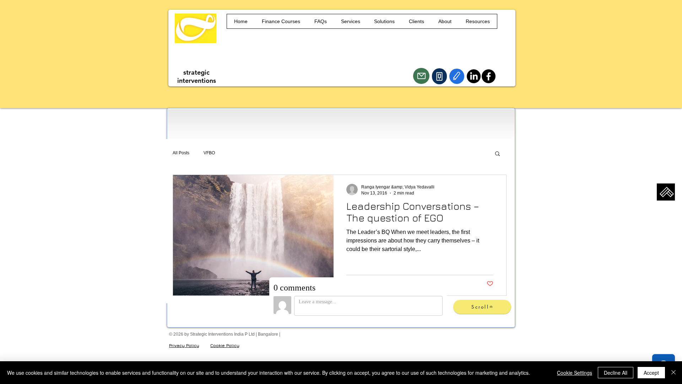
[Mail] (421, 76)
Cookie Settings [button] (574, 372)
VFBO (209, 152)
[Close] (673, 372)
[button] (497, 154)
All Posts (181, 152)
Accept (651, 372)
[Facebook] (489, 76)
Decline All (615, 372)
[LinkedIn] (474, 76)
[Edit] (456, 76)
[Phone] (439, 76)
